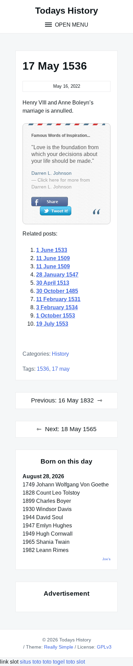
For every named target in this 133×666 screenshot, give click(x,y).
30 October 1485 (57, 291)
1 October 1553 (55, 315)
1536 (43, 369)
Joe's (106, 559)
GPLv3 (104, 647)
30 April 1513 (52, 283)
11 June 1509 (53, 258)
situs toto (31, 662)
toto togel (54, 662)
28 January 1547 (57, 275)
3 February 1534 (57, 307)
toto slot (75, 662)
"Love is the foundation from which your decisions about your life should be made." (65, 154)
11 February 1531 (58, 299)
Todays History (66, 10)
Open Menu (71, 25)
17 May (61, 369)
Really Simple (58, 647)
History (60, 354)
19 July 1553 (52, 324)
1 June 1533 (51, 250)
